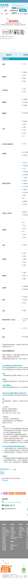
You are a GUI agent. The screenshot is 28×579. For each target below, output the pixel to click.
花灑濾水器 (21, 534)
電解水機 (20, 537)
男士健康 (4, 533)
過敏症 (5, 493)
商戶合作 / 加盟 (19, 575)
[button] (25, 32)
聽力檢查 (4, 546)
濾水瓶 (20, 533)
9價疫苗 (12, 528)
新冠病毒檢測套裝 (5, 532)
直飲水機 (20, 527)
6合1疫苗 (12, 534)
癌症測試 (4, 541)
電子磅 (12, 548)
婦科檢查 (4, 528)
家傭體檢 (4, 542)
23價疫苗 (12, 529)
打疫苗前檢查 (5, 529)
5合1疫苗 (12, 533)
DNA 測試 (4, 543)
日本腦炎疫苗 (13, 538)
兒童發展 (4, 548)
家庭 (21, 577)
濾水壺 (20, 532)
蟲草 (27, 530)
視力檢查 (4, 545)
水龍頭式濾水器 (22, 530)
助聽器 (12, 549)
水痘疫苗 (12, 536)
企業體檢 (4, 550)
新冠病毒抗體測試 (5, 530)
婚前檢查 (4, 536)
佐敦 (2, 473)
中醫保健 (4, 547)
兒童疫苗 (12, 527)
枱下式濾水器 (21, 529)
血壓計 (12, 544)
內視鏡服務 (4, 539)
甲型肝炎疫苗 (13, 532)
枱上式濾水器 (21, 528)
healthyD (25, 577)
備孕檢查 (4, 537)
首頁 (5, 10)
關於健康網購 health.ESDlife (8, 575)
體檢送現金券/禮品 (21, 8)
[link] (6, 562)
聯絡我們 (25, 575)
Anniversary (15, 577)
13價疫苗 (12, 530)
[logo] (4, 8)
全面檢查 (4, 527)
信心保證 (11, 493)
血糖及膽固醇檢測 (14, 545)
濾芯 (20, 536)
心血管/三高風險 (5, 534)
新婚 (10, 577)
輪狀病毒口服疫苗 (14, 537)
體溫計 (12, 546)
